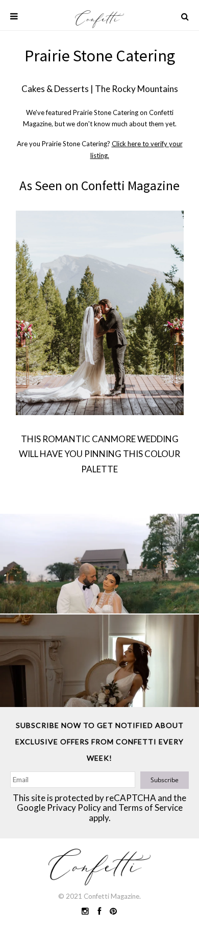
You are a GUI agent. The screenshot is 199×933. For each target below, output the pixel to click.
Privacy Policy (74, 807)
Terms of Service (150, 807)
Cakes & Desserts (55, 88)
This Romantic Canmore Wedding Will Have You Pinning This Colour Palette (99, 454)
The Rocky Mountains (136, 88)
